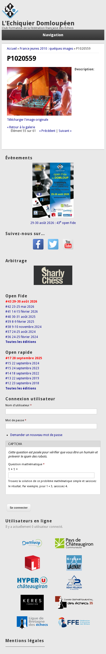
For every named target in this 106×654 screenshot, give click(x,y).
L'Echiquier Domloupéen (38, 23)
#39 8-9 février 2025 (19, 322)
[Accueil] (10, 17)
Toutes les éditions (20, 342)
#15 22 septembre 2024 (22, 363)
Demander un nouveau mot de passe (36, 435)
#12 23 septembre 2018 (22, 383)
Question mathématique (26, 464)
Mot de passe (15, 420)
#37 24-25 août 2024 (20, 332)
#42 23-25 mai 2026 (19, 307)
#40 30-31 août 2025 (20, 317)
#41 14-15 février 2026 (21, 311)
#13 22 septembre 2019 (22, 378)
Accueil (12, 48)
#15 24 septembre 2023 (22, 368)
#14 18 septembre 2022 (22, 373)
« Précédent (47, 131)
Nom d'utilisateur (18, 405)
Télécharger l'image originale (27, 120)
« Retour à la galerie (21, 127)
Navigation (53, 35)
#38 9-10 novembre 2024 (23, 327)
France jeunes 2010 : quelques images (46, 48)
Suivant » (65, 131)
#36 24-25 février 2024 (21, 337)
